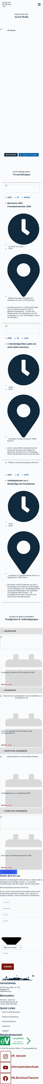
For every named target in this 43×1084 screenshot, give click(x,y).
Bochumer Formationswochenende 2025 (16, 855)
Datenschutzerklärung (10, 1017)
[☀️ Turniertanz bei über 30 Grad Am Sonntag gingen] (21, 140)
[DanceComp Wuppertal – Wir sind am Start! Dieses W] (21, 102)
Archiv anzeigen (9, 872)
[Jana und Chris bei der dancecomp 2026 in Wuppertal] (21, 39)
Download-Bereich (9, 1021)
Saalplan (5, 1031)
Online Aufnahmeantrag (11, 1012)
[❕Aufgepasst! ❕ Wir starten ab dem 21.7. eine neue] (21, 120)
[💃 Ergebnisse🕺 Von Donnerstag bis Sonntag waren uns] (21, 67)
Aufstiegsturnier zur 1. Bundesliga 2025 (15, 793)
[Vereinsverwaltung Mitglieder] (15, 1045)
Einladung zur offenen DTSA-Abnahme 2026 (17, 672)
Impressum (6, 1026)
